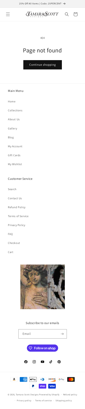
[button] (8, 14)
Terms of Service (18, 216)
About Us (14, 119)
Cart (10, 252)
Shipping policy (64, 400)
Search (12, 189)
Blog (11, 137)
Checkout (14, 243)
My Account (15, 146)
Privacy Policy (16, 225)
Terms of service (43, 400)
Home (11, 101)
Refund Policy (17, 207)
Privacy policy (24, 400)
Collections (15, 110)
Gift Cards (14, 155)
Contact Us (15, 198)
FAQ (10, 234)
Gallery (12, 128)
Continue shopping (42, 64)
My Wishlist (15, 164)
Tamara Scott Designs (27, 394)
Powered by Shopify (49, 394)
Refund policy (70, 394)
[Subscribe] (62, 334)
